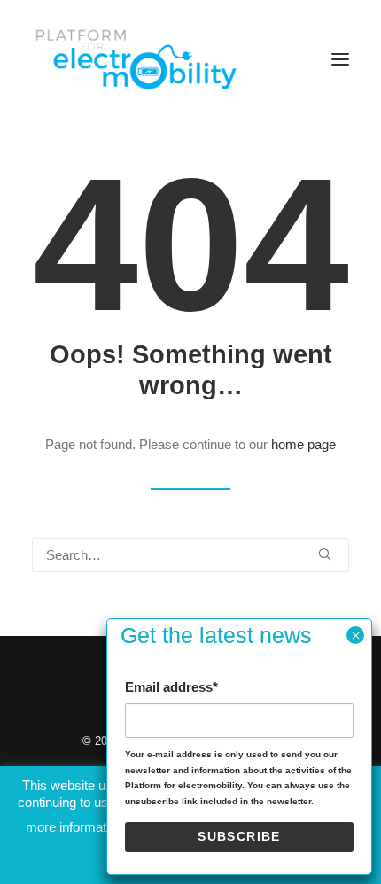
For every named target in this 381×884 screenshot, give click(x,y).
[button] (340, 59)
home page (303, 444)
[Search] (190, 555)
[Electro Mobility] (135, 59)
